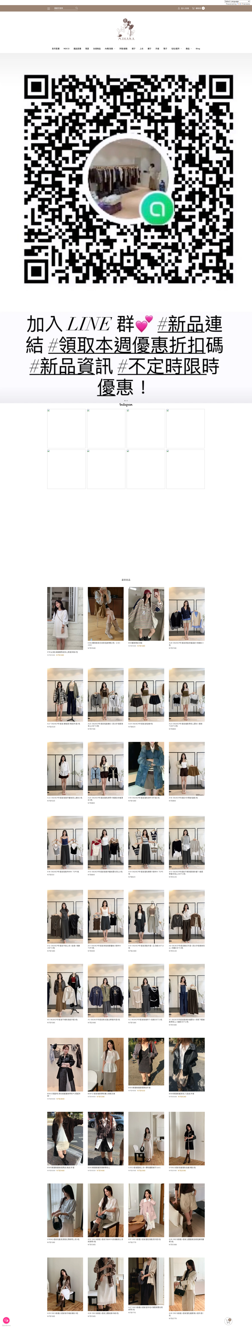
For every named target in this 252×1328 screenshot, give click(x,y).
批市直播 (55, 48)
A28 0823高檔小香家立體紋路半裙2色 (103, 1313)
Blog (198, 48)
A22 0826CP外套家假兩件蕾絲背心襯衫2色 (64, 798)
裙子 (134, 48)
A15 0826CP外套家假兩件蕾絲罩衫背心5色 (105, 872)
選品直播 (77, 48)
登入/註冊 (185, 8)
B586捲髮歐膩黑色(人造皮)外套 (181, 1094)
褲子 (149, 48)
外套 (157, 48)
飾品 (188, 48)
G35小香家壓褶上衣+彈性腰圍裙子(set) (144, 1167)
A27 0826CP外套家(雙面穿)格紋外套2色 (63, 724)
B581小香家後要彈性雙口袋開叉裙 (101, 1094)
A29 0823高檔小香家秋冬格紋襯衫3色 (62, 1313)
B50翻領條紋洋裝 (135, 643)
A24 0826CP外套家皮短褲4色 (140, 724)
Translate (246, 4)
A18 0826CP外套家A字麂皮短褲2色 (183, 798)
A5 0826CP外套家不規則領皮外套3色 (62, 1020)
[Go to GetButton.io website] (6, 1325)
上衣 (141, 48)
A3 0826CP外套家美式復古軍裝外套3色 (104, 1020)
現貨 (87, 48)
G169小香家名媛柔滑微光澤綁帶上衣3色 (63, 1239)
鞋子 (165, 48)
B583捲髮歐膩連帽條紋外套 (139, 1088)
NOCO (66, 48)
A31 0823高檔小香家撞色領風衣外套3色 (144, 1239)
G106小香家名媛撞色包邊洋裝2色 (182, 1167)
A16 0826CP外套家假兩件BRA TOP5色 (63, 872)
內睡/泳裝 (109, 48)
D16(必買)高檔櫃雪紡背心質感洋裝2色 (62, 652)
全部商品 (97, 48)
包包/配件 (175, 48)
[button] (124, 400)
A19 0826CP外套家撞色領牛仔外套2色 (144, 798)
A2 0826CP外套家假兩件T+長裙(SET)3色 (145, 1020)
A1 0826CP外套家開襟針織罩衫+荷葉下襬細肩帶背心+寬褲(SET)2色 (186, 1021)
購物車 (200, 8)
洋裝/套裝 (123, 48)
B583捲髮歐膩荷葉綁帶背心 (99, 1167)
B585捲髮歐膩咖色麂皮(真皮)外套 (60, 1167)
